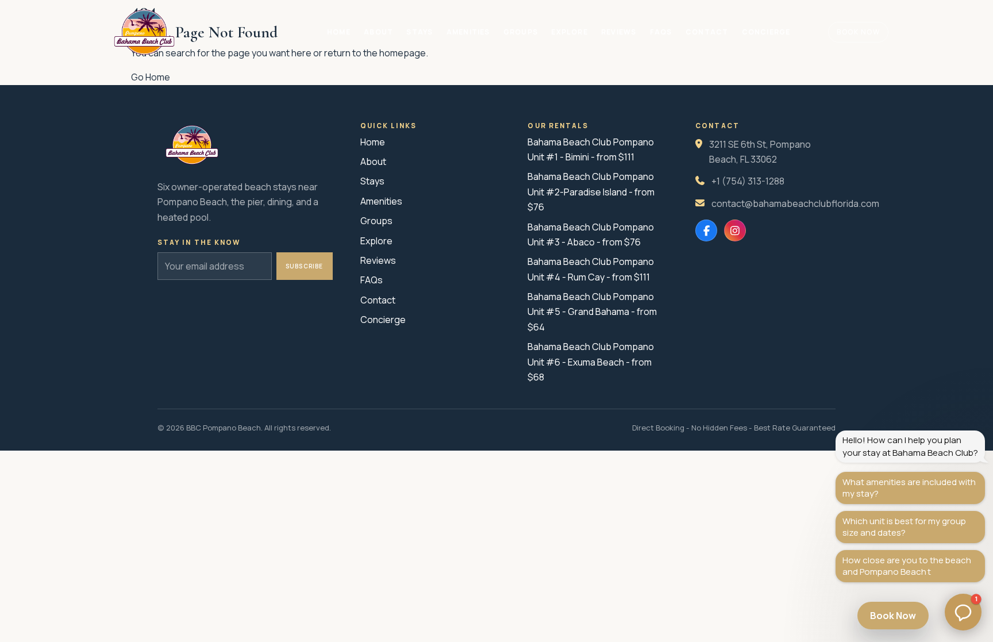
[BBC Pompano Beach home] (144, 32)
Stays (419, 32)
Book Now (858, 32)
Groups (520, 32)
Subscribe (305, 266)
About (378, 32)
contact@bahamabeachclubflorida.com (795, 203)
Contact (707, 32)
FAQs (661, 32)
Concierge (766, 32)
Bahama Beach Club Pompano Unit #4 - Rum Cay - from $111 (591, 269)
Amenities (468, 32)
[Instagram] (735, 230)
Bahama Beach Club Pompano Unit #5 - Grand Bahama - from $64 (592, 311)
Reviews (618, 32)
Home (339, 32)
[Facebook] (706, 230)
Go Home (150, 77)
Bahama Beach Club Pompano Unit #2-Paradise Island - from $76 (591, 191)
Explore (569, 32)
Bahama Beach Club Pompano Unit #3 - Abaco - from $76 (591, 234)
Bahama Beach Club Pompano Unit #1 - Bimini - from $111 (591, 149)
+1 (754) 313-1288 (747, 181)
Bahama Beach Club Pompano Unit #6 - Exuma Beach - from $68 (591, 361)
